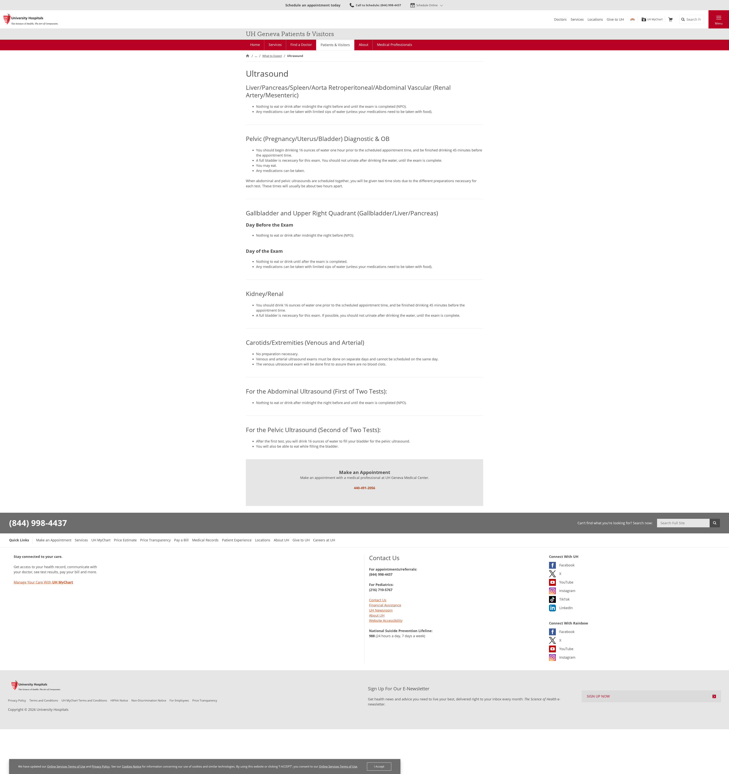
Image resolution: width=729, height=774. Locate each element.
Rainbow (632, 19)
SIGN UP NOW (598, 696)
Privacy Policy (101, 766)
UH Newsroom (381, 610)
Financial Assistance (385, 605)
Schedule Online (427, 5)
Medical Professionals (394, 44)
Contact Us (377, 600)
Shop (670, 19)
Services (275, 44)
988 (372, 636)
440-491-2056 (364, 488)
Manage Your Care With (43, 582)
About (363, 44)
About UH (376, 615)
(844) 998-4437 (38, 522)
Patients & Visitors (335, 45)
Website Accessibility (385, 620)
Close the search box (706, 19)
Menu (719, 23)
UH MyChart (655, 19)
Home (255, 44)
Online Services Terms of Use (66, 766)
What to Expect (272, 56)
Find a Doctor (301, 44)
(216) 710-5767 (380, 589)
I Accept (379, 766)
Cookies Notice (131, 766)
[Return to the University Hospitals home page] (30, 19)
